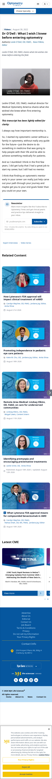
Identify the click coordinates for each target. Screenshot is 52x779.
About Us (26, 616)
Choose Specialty (23, 11)
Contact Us (26, 622)
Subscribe (38, 221)
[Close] (49, 729)
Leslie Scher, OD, (13, 466)
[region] (26, 752)
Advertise (26, 613)
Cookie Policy (44, 755)
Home (8, 697)
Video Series (26, 243)
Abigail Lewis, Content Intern (17, 414)
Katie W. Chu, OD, (13, 357)
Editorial (26, 619)
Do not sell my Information (26, 634)
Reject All (26, 767)
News (30, 697)
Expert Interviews (10, 243)
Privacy (26, 631)
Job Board (26, 625)
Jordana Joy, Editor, (38, 303)
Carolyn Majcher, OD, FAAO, (18, 303)
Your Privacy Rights (26, 637)
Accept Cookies (26, 774)
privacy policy (9, 229)
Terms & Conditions (26, 628)
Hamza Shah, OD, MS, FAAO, (16, 522)
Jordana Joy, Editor (37, 522)
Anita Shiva (9, 306)
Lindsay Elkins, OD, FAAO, (17, 412)
